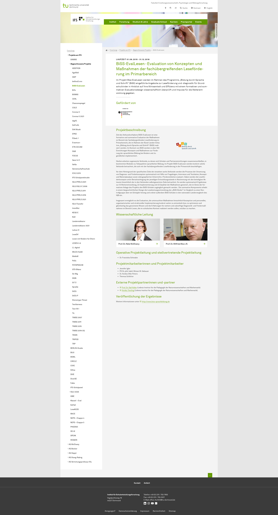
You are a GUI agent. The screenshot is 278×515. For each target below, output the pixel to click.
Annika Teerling (128, 290)
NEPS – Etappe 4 (77, 418)
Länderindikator (78, 221)
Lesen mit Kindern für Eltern (83, 239)
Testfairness (77, 304)
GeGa (74, 164)
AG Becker (73, 449)
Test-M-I (75, 309)
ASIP (74, 77)
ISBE (72, 396)
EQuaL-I (75, 138)
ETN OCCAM (77, 147)
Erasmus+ (76, 143)
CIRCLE (73, 361)
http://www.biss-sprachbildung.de (156, 302)
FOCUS (75, 156)
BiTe (74, 90)
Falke (72, 383)
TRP (73, 344)
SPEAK (73, 436)
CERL (74, 99)
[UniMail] (175, 8)
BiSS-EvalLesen (78, 86)
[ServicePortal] (170, 8)
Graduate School (159, 22)
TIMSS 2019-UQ (78, 331)
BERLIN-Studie (76, 348)
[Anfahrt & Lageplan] (165, 8)
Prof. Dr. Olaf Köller (129, 288)
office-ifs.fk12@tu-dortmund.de (162, 500)
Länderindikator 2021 (80, 226)
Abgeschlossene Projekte (80, 64)
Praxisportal (186, 22)
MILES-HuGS (77, 252)
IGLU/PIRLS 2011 (79, 191)
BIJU (72, 352)
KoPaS (73, 405)
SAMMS (73, 59)
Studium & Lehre (140, 22)
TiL (73, 313)
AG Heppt (73, 453)
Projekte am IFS (75, 55)
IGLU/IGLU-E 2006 (79, 186)
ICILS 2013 (76, 173)
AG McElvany (74, 444)
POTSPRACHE (77, 265)
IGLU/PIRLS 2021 (79, 199)
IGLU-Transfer (77, 204)
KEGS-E (75, 213)
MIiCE (72, 414)
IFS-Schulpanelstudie (81, 178)
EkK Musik (76, 129)
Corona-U (76, 112)
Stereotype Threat (79, 300)
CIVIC (72, 366)
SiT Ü (74, 282)
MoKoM (75, 256)
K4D (73, 217)
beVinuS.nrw (77, 81)
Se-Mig (75, 274)
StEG (74, 291)
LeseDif (75, 234)
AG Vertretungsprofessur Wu (80, 462)
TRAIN (74, 335)
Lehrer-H (75, 230)
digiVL (74, 121)
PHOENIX (74, 427)
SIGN (74, 278)
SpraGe (75, 287)
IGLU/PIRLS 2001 (79, 182)
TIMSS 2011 (76, 322)
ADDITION (76, 68)
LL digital (76, 248)
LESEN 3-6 (76, 243)
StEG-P (75, 296)
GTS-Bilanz (76, 269)
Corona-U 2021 (78, 116)
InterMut (75, 208)
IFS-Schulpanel (76, 387)
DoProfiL (75, 125)
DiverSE (73, 379)
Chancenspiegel (78, 103)
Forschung (124, 22)
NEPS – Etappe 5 (77, 422)
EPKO (74, 134)
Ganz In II (76, 160)
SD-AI (72, 431)
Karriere (174, 22)
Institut (112, 22)
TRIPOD (75, 339)
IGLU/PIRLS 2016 (79, 195)
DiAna (72, 370)
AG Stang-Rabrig (75, 457)
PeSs (74, 261)
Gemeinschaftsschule (81, 169)
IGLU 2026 (74, 392)
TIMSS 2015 (77, 326)
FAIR (74, 151)
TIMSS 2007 (77, 317)
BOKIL (72, 357)
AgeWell (75, 73)
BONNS (75, 94)
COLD (74, 108)
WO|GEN (73, 440)
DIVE (72, 374)
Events (198, 22)
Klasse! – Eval (75, 401)
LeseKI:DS (74, 409)
